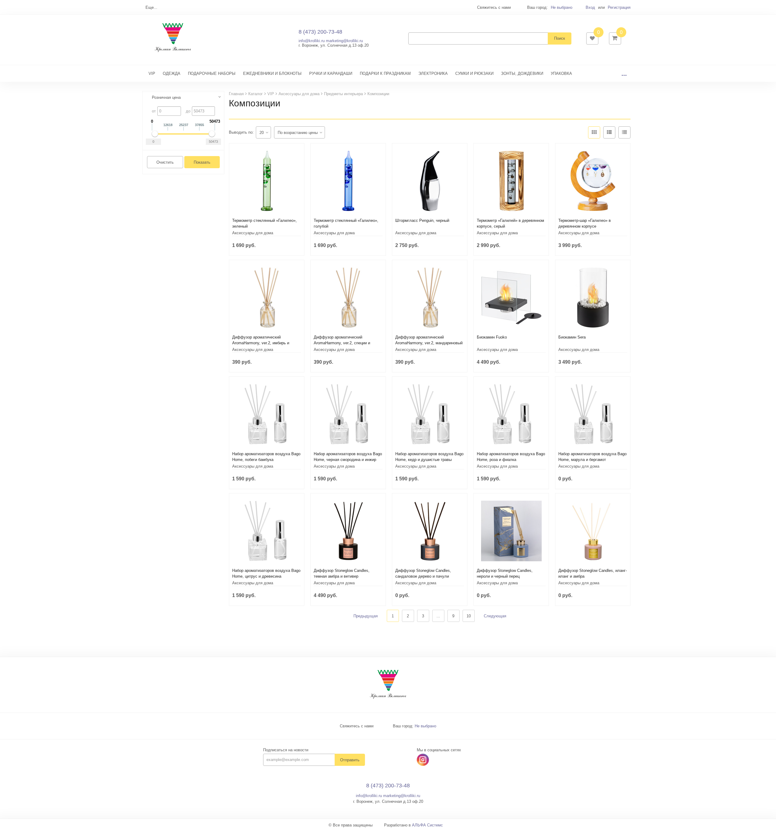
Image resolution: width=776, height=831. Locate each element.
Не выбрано (561, 7)
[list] (609, 132)
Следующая (495, 616)
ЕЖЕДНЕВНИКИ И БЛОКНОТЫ (272, 73)
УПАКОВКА (561, 73)
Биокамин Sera (572, 337)
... (624, 73)
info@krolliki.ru (312, 40)
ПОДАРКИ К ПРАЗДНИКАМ (385, 73)
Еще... (151, 7)
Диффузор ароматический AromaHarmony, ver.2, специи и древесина (342, 343)
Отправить (350, 760)
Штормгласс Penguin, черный (422, 220)
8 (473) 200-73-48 (320, 32)
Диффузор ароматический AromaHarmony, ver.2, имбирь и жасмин (260, 343)
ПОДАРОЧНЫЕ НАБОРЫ (212, 73)
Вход (590, 7)
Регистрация (619, 7)
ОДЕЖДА (171, 73)
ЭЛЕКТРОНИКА (433, 73)
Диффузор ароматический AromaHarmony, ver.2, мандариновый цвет (429, 343)
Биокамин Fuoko (492, 337)
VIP (152, 73)
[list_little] (624, 132)
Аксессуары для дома (252, 233)
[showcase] (594, 132)
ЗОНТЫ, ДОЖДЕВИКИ (522, 73)
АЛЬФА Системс (427, 825)
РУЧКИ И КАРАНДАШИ (330, 73)
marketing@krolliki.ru (344, 40)
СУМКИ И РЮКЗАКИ (474, 73)
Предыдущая (365, 616)
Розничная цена (166, 97)
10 (469, 616)
